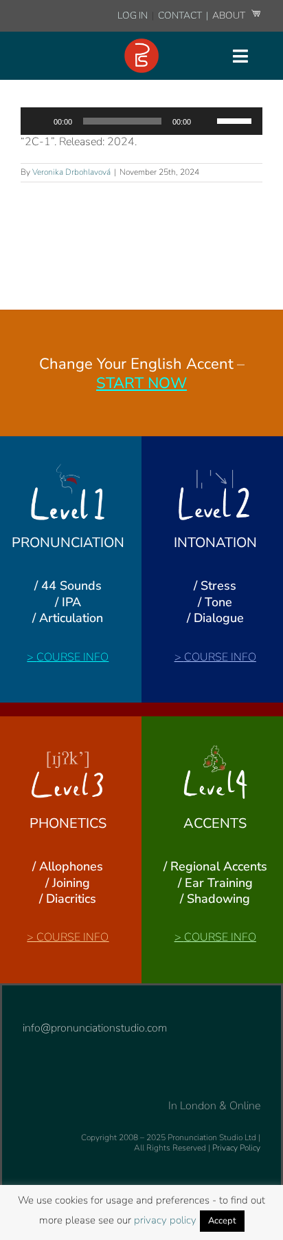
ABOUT (229, 15)
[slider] (236, 119)
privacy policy (165, 1220)
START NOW (141, 383)
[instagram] (27, 1004)
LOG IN (132, 15)
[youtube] (49, 1004)
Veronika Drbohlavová (71, 172)
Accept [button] (222, 1221)
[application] (141, 121)
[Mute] (206, 121)
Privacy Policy (236, 1147)
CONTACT (181, 15)
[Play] (38, 121)
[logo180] (141, 44)
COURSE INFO (72, 657)
